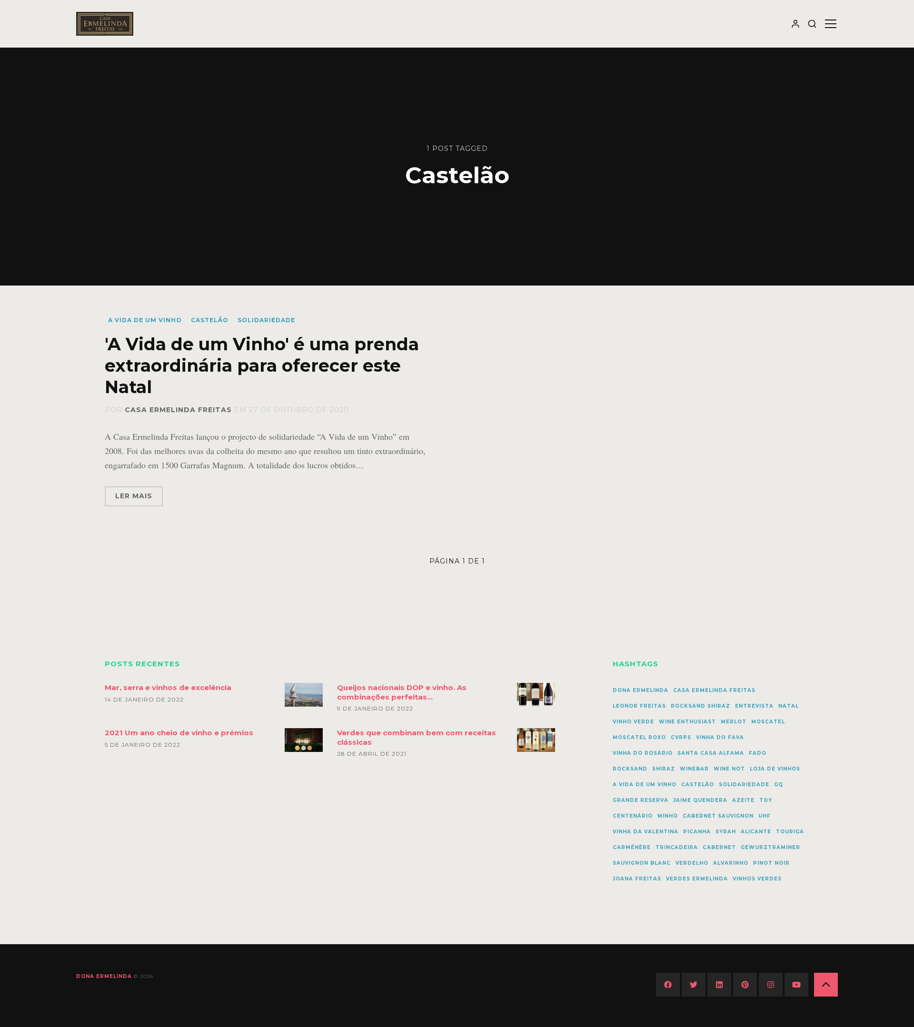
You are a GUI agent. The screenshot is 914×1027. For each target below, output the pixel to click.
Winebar (694, 769)
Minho (667, 816)
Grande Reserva (640, 800)
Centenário (633, 816)
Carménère (632, 847)
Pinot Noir (771, 863)
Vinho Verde (633, 722)
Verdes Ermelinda (697, 879)
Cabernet (719, 847)
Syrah (725, 832)
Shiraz (663, 769)
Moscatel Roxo (639, 737)
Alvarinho (730, 863)
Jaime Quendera (700, 800)
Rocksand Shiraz (700, 706)
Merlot (733, 722)
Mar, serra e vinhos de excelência (168, 687)
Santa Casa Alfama (710, 753)
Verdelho (692, 863)
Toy (765, 800)
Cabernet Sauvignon (718, 816)
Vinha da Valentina (645, 832)
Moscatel (768, 722)
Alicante (756, 832)
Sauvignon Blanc (642, 863)
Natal (788, 706)
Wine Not (729, 769)
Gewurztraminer (770, 847)
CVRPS (681, 737)
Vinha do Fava (720, 737)
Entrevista (754, 706)
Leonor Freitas (639, 706)
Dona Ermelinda (640, 690)
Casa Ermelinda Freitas (178, 409)
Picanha (697, 832)
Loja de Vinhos (775, 769)
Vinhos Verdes (757, 879)
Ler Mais (133, 496)
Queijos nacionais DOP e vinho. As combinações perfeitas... (402, 692)
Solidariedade (266, 320)
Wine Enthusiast (687, 722)
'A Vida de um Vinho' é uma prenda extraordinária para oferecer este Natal (262, 365)
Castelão (209, 320)
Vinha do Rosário (643, 753)
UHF (764, 816)
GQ (778, 784)
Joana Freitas (637, 879)
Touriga (790, 832)
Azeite (743, 800)
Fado (757, 753)
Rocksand (630, 769)
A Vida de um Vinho (145, 320)
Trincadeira (677, 847)
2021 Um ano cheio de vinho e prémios (179, 732)
